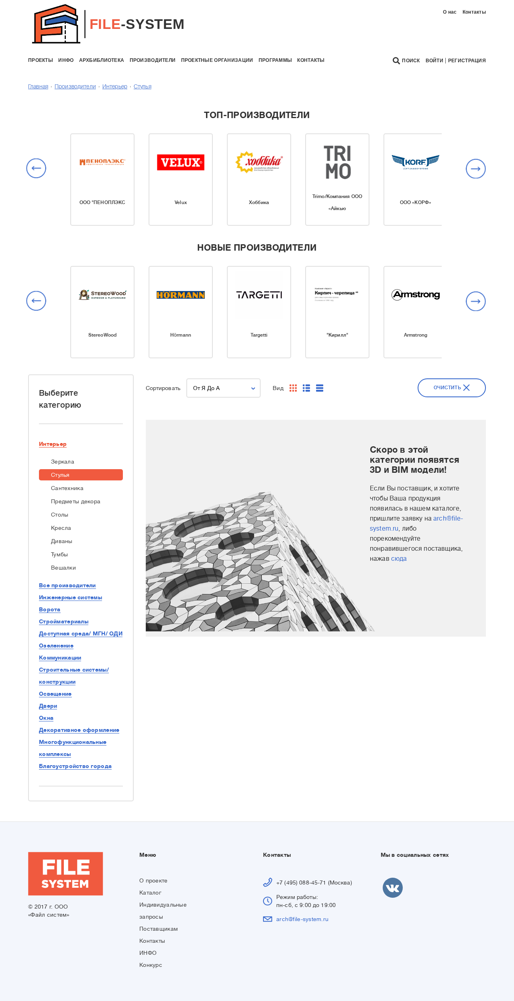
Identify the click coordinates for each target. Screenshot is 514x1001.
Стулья (142, 87)
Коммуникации (60, 657)
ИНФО (148, 953)
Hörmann (180, 335)
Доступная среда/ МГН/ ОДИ (80, 633)
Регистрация (467, 60)
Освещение (55, 693)
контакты (310, 60)
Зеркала (62, 461)
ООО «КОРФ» (415, 202)
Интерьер (114, 87)
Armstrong (415, 335)
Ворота (50, 609)
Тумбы (59, 554)
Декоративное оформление (79, 730)
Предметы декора (75, 501)
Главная (38, 87)
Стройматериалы (63, 621)
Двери (48, 706)
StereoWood (102, 335)
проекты (40, 60)
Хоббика (259, 202)
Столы (59, 514)
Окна (46, 718)
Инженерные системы (70, 597)
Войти (434, 60)
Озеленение (56, 645)
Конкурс (150, 965)
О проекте (153, 880)
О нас (450, 12)
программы (275, 60)
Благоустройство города (75, 766)
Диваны (62, 541)
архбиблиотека (101, 60)
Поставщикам (158, 928)
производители (153, 60)
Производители (75, 87)
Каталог (150, 892)
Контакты (474, 12)
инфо (65, 60)
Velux (181, 202)
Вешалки (63, 567)
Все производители (67, 585)
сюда (399, 558)
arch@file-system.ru (302, 919)
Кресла (61, 528)
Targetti (259, 335)
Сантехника (67, 488)
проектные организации (217, 60)
